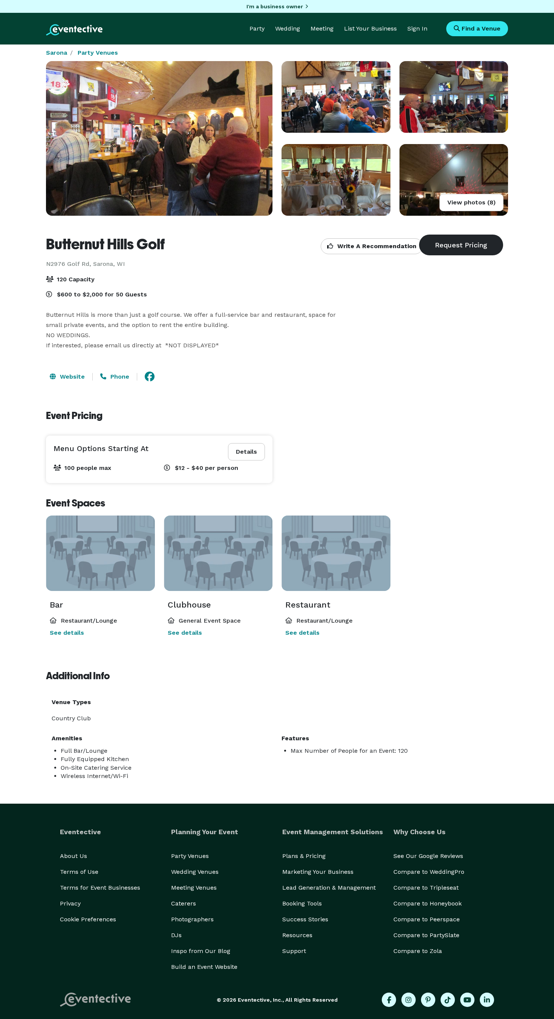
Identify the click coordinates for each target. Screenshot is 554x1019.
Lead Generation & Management (329, 887)
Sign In (417, 28)
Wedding (287, 28)
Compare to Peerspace (426, 919)
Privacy (70, 903)
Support (294, 951)
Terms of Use (79, 871)
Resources (297, 935)
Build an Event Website (204, 966)
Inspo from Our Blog (200, 951)
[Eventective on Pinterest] (428, 1000)
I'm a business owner (274, 6)
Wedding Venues (195, 871)
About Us (73, 855)
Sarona (56, 52)
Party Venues (98, 52)
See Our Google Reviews (428, 855)
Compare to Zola (417, 951)
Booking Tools (302, 903)
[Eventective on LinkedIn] (487, 1000)
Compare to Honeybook (427, 903)
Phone (119, 376)
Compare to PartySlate (426, 935)
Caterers (183, 903)
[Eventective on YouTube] (467, 1000)
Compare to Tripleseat (426, 887)
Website (71, 376)
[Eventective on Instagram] (408, 1000)
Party (257, 28)
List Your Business (370, 28)
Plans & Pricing (304, 855)
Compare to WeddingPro (428, 871)
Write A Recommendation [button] (375, 246)
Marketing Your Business (318, 871)
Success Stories (305, 919)
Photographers (192, 919)
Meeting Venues (194, 887)
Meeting (322, 28)
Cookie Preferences (88, 919)
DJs (176, 935)
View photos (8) (471, 202)
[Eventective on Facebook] (389, 1000)
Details (246, 451)
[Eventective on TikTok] (448, 1000)
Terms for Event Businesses (100, 887)
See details (67, 632)
